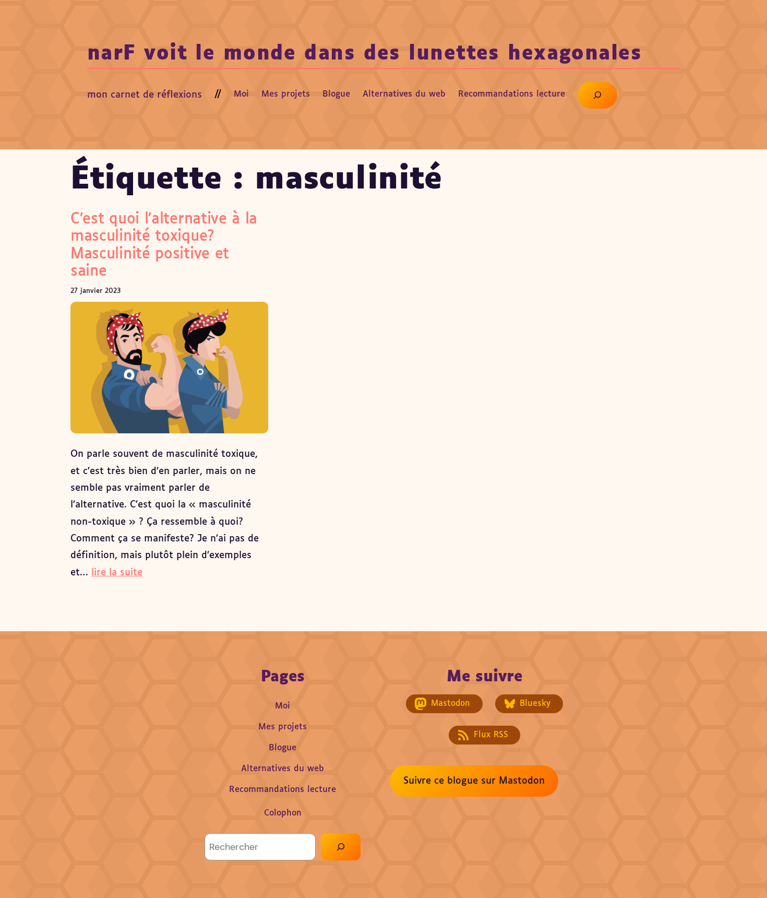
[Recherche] (341, 846)
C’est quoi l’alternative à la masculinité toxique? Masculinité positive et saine (163, 245)
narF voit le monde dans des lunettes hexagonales (364, 54)
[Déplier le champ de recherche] (597, 95)
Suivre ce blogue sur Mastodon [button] (474, 781)
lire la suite (116, 572)
